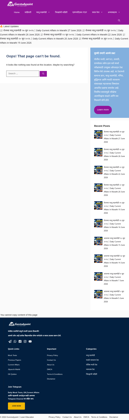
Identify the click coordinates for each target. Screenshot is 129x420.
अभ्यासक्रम (112, 12)
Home (17, 12)
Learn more (103, 109)
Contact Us (51, 360)
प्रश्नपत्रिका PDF (79, 12)
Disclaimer (51, 379)
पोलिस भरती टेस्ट (91, 365)
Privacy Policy (52, 355)
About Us (50, 365)
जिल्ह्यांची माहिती (61, 12)
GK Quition (12, 374)
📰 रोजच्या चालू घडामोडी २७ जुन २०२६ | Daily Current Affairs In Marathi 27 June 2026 (41, 30)
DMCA (49, 369)
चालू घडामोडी (41, 12)
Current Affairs (14, 365)
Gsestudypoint (12, 417)
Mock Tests (12, 355)
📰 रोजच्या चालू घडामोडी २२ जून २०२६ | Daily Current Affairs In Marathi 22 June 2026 (81, 34)
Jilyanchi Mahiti (14, 369)
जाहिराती (28, 12)
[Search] (43, 74)
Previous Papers (14, 360)
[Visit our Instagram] (25, 341)
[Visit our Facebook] (20, 341)
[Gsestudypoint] (19, 4)
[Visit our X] (10, 341)
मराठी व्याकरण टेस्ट (92, 360)
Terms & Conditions (54, 374)
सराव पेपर (95, 12)
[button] (119, 20)
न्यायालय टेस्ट (90, 369)
